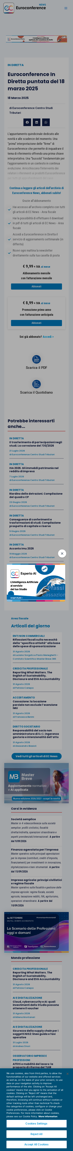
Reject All (36, 1134)
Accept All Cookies (36, 1144)
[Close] (67, 1074)
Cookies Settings (36, 1123)
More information (48, 1116)
